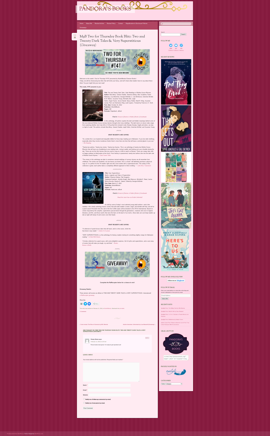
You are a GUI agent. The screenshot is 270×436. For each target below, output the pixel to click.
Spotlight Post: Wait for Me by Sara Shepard (172, 311)
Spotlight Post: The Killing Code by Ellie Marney (173, 308)
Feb (75, 35)
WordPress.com (39, 433)
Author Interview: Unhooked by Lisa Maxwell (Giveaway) (139, 324)
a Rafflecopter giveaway (87, 295)
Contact (120, 23)
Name (85, 385)
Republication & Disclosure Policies (136, 23)
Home (81, 23)
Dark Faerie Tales (105, 155)
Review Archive (99, 23)
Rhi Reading (87, 143)
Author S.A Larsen (104, 231)
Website (85, 395)
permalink (121, 308)
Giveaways (83, 27)
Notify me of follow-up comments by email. (98, 399)
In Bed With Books (94, 237)
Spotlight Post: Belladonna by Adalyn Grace (172, 319)
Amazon (120, 117)
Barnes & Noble (128, 117)
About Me (89, 23)
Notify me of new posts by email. (95, 403)
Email (85, 390)
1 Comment (83, 311)
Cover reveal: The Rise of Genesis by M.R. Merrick (93, 324)
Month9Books (107, 308)
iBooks (137, 117)
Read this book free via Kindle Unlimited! (129, 197)
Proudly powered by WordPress (15, 433)
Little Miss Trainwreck (144, 165)
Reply (147, 338)
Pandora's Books (105, 9)
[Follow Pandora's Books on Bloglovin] (176, 281)
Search (163, 32)
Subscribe (165, 298)
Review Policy (111, 23)
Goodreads (143, 117)
